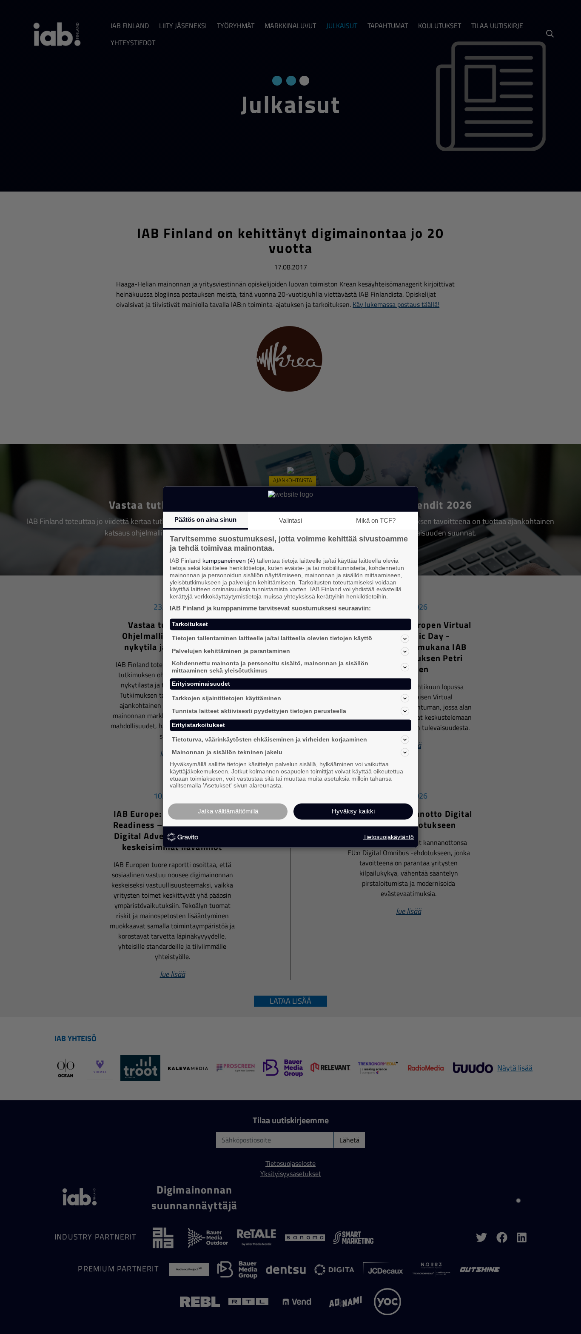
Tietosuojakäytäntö (388, 836)
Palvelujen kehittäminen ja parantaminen (231, 651)
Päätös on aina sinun (205, 519)
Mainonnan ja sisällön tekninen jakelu (227, 752)
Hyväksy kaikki (353, 811)
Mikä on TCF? (376, 520)
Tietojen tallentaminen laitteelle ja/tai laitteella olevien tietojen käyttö (272, 638)
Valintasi (290, 520)
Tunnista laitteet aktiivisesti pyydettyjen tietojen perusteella (259, 710)
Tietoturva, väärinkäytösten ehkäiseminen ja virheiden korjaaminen (269, 739)
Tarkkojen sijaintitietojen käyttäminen (226, 698)
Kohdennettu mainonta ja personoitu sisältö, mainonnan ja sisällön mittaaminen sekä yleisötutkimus (270, 667)
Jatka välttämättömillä (228, 811)
